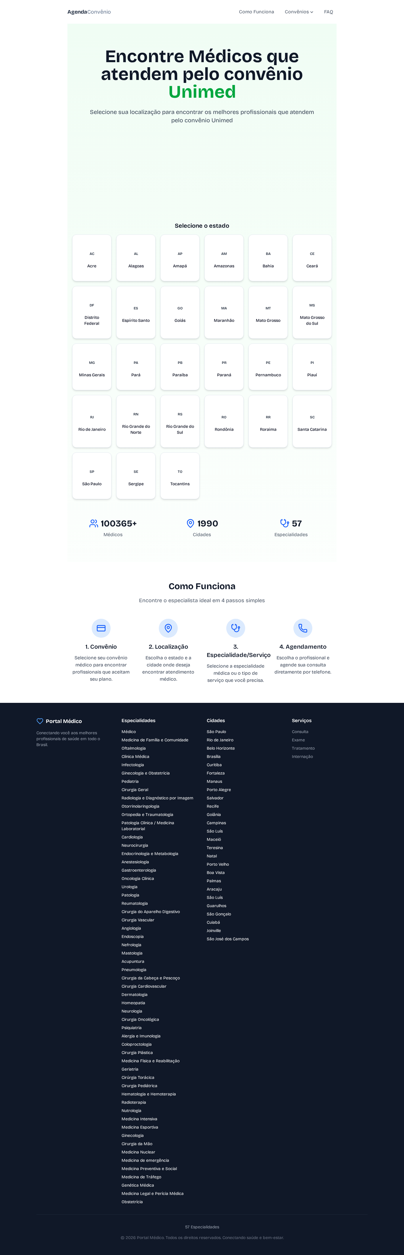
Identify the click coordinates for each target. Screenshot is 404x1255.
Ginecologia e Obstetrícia (146, 773)
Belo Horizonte (221, 748)
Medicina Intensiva (139, 1118)
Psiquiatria (132, 1027)
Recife (213, 806)
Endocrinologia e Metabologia (150, 853)
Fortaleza (216, 773)
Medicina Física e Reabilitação (151, 1060)
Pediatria (130, 781)
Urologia (130, 886)
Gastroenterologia (139, 870)
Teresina (215, 847)
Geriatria (130, 1069)
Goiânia (214, 814)
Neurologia (132, 1011)
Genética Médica (138, 1185)
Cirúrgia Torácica (138, 1077)
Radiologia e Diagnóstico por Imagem (157, 798)
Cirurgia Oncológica (140, 1019)
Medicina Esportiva (140, 1127)
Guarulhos (216, 905)
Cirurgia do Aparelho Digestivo (151, 911)
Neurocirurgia (135, 845)
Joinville (214, 930)
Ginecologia (133, 1135)
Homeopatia (133, 1002)
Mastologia (132, 953)
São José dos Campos (228, 938)
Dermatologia (135, 994)
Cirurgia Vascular (138, 920)
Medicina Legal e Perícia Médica (153, 1193)
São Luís (215, 831)
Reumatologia (135, 903)
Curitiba (214, 764)
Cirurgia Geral (135, 789)
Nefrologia (131, 944)
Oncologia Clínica (138, 878)
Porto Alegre (219, 789)
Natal (212, 856)
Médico (129, 731)
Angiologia (131, 928)
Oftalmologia (134, 748)
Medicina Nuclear (138, 1152)
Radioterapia (134, 1102)
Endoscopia (133, 936)
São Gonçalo (219, 914)
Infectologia (133, 764)
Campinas (216, 822)
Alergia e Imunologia (141, 1036)
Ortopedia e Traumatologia (147, 814)
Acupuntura (133, 961)
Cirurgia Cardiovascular (144, 986)
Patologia (130, 895)
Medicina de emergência (145, 1160)
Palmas (214, 880)
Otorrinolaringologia (140, 806)
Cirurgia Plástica (137, 1052)
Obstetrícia (132, 1201)
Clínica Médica (135, 756)
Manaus (214, 781)
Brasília (214, 756)
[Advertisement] (202, 180)
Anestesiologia (135, 861)
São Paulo (216, 731)
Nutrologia (131, 1110)
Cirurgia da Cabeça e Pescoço (151, 978)
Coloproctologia (137, 1044)
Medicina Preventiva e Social (149, 1168)
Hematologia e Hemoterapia (149, 1094)
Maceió (214, 839)
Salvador (215, 798)
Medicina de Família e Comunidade (155, 740)
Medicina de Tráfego (141, 1177)
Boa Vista (216, 872)
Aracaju (214, 889)
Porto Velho (218, 864)
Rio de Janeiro (220, 740)
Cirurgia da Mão (137, 1143)
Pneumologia (134, 969)
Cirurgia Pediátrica (139, 1085)
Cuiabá (213, 922)
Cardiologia (132, 837)
